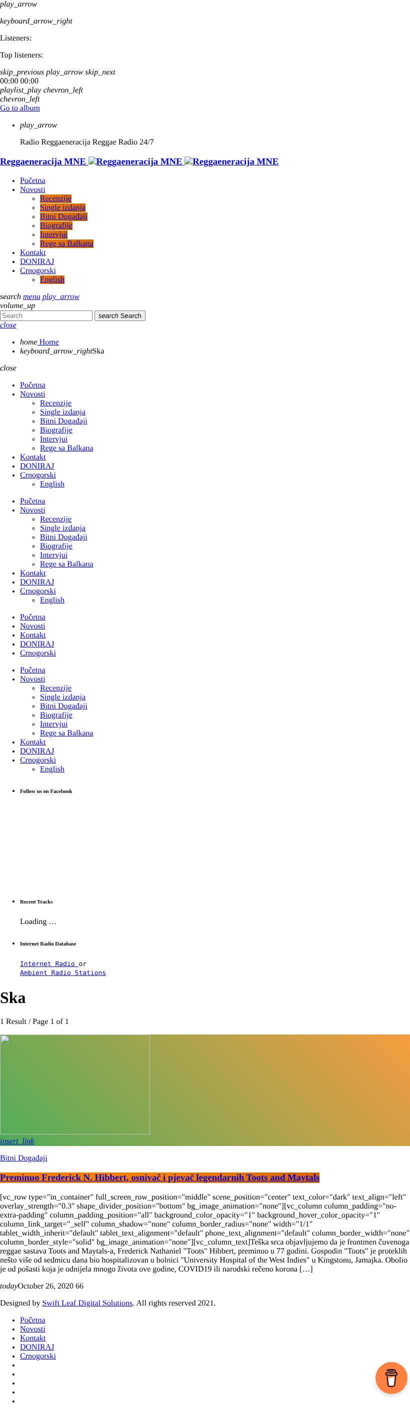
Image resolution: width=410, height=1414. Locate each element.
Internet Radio (49, 964)
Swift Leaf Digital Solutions (87, 1303)
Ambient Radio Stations (63, 973)
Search (120, 316)
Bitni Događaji (24, 1158)
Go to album (20, 108)
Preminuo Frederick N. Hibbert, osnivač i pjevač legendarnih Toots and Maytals (160, 1177)
